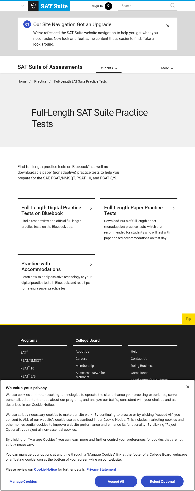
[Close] (188, 387)
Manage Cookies (23, 481)
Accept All (116, 481)
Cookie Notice (45, 469)
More (165, 68)
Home (22, 81)
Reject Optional (162, 481)
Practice (40, 81)
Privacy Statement (101, 469)
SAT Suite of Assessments (50, 67)
